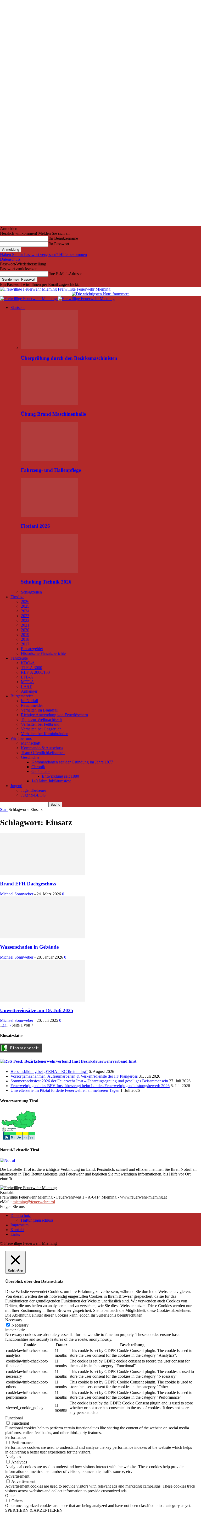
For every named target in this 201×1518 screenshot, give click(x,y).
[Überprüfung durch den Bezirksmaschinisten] (49, 348)
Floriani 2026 (35, 526)
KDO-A (28, 663)
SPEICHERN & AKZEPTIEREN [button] (34, 1510)
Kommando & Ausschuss (42, 748)
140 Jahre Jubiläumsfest (51, 781)
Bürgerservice (22, 696)
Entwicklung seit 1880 (60, 776)
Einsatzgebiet (32, 648)
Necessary (20, 1325)
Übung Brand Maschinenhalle (53, 414)
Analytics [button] (13, 1457)
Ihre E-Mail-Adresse (65, 273)
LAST (26, 686)
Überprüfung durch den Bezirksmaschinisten (69, 358)
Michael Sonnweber (16, 894)
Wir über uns (21, 738)
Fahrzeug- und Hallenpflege (51, 470)
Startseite (17, 307)
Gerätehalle (40, 771)
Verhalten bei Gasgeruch (41, 729)
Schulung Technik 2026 (46, 582)
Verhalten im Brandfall (39, 710)
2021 (25, 625)
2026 (25, 601)
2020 (25, 630)
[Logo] (29, 298)
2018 (25, 639)
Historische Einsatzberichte (43, 653)
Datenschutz (10, 259)
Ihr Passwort (58, 244)
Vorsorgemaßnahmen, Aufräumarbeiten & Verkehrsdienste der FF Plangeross (74, 1076)
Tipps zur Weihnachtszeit (41, 719)
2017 (25, 644)
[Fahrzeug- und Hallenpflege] (49, 460)
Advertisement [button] (17, 1476)
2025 (25, 606)
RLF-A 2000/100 (35, 672)
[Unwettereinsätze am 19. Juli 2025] (42, 1000)
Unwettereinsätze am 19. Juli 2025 (36, 1010)
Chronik (38, 767)
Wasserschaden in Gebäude (29, 947)
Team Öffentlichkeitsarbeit (43, 752)
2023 (25, 615)
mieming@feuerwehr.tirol (34, 1202)
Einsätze (17, 597)
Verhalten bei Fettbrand (40, 724)
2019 (25, 634)
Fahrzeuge (19, 658)
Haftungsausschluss (37, 1220)
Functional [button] (14, 1418)
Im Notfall (29, 700)
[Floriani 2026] (49, 516)
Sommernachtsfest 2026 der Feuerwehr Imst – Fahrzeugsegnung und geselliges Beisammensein (89, 1081)
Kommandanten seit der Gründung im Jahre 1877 (72, 762)
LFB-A (27, 677)
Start (4, 809)
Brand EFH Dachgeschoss (28, 883)
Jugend (16, 785)
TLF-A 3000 (31, 667)
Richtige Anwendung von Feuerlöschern (54, 715)
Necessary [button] (13, 1320)
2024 (25, 611)
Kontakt (17, 1229)
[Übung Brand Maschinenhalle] (49, 404)
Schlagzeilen (31, 592)
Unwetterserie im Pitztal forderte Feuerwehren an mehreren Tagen (64, 1090)
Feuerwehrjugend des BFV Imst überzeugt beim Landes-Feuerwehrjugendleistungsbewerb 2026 (90, 1085)
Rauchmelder (32, 705)
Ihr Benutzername (63, 238)
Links (15, 1234)
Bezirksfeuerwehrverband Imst (108, 1061)
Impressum (19, 1225)
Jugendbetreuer (33, 790)
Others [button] (10, 1495)
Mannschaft (30, 743)
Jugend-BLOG (33, 795)
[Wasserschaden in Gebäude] (42, 937)
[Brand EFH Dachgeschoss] (42, 873)
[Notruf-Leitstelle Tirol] (7, 1160)
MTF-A (27, 682)
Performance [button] (15, 1437)
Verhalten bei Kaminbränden (44, 733)
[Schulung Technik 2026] (49, 572)
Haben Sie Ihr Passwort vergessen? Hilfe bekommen (43, 254)
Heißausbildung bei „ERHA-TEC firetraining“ (49, 1071)
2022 (25, 620)
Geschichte (30, 757)
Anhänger (29, 691)
